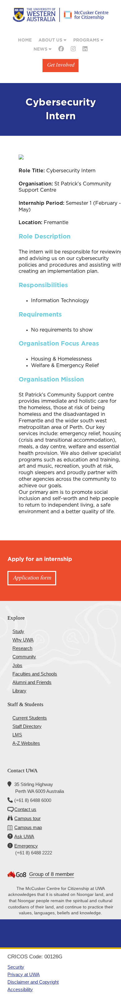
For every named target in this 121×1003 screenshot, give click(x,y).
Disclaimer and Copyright (33, 982)
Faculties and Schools (34, 673)
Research (22, 648)
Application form (32, 578)
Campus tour (27, 818)
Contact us (25, 809)
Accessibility (20, 989)
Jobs (17, 665)
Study (18, 631)
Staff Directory (27, 726)
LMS (17, 734)
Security (15, 967)
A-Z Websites (26, 743)
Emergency (26, 845)
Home (25, 40)
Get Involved (60, 65)
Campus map (28, 827)
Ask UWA (24, 836)
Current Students (29, 717)
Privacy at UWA (23, 974)
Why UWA (23, 639)
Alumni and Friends (32, 682)
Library (19, 690)
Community (24, 656)
